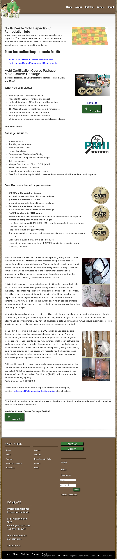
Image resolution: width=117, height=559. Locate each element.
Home (69, 7)
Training (89, 7)
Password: (66, 475)
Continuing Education (14, 463)
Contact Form (13, 545)
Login (76, 489)
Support (37, 450)
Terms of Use (95, 556)
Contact (100, 7)
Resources (10, 468)
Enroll (111, 7)
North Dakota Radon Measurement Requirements (33, 63)
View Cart (72, 444)
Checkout (72, 449)
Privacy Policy (107, 556)
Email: (64, 469)
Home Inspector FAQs (42, 459)
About (78, 7)
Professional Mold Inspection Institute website (35, 391)
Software (37, 454)
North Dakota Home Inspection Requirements (31, 59)
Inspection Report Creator (79, 556)
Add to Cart (95, 111)
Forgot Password (69, 494)
